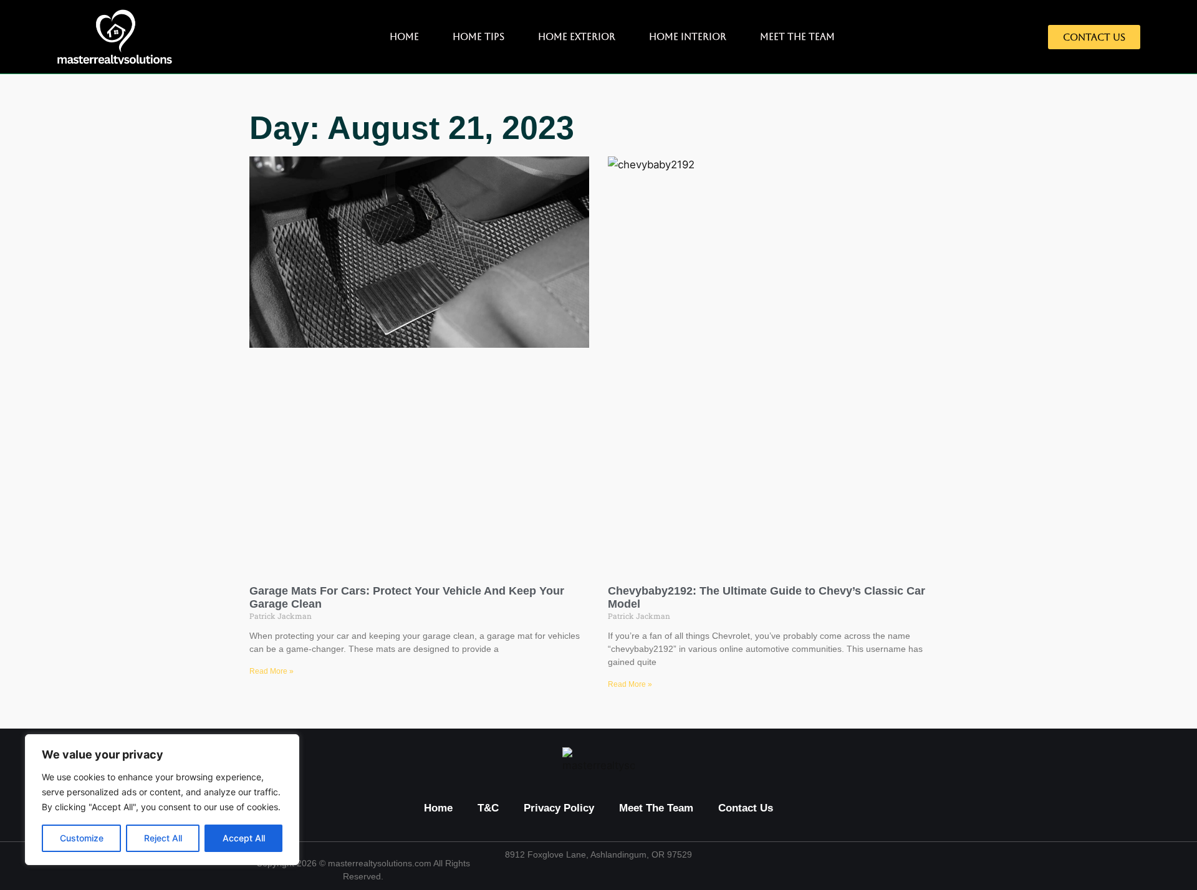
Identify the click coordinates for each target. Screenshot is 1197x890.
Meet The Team (797, 36)
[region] (162, 799)
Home (404, 36)
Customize (81, 838)
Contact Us (745, 808)
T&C (488, 808)
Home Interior (687, 36)
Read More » (271, 671)
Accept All (244, 838)
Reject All (163, 838)
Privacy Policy (559, 808)
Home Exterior (576, 36)
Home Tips (478, 36)
